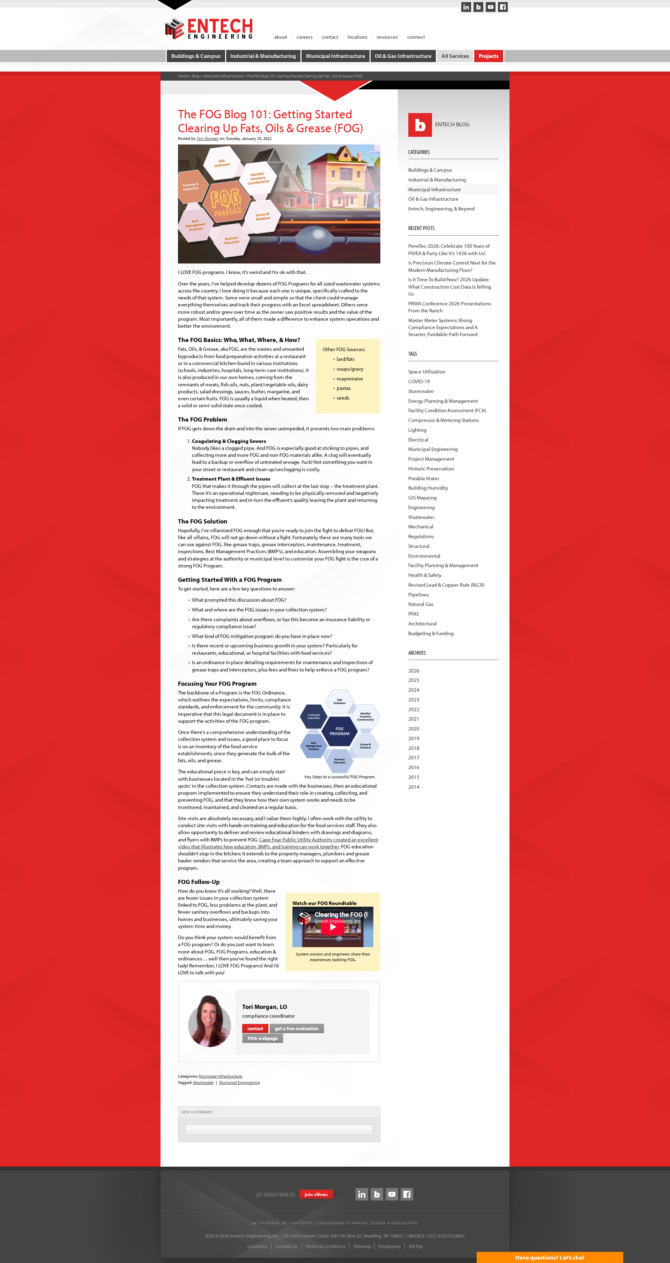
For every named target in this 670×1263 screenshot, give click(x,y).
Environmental (424, 555)
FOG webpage (263, 1038)
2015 (413, 777)
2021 (413, 718)
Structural (419, 546)
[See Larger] (339, 730)
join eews (316, 1194)
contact (330, 36)
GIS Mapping (422, 497)
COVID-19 (419, 381)
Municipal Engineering (239, 1082)
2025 (413, 680)
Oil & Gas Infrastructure (403, 55)
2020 (413, 728)
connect (416, 36)
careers (305, 36)
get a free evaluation (297, 1028)
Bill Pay (416, 1246)
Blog (195, 76)
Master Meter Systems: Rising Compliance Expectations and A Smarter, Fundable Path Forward (443, 327)
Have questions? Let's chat (549, 1257)
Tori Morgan (208, 138)
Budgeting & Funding (431, 633)
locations (357, 36)
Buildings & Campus (196, 55)
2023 (413, 699)
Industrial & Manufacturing (263, 55)
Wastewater (203, 1082)
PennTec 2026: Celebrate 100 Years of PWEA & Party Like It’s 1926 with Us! (449, 249)
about (280, 36)
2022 (413, 709)
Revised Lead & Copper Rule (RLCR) (446, 584)
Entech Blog (452, 124)
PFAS (413, 613)
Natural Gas (420, 604)
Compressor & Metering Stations (443, 420)
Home (183, 76)
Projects (489, 55)
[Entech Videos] (491, 7)
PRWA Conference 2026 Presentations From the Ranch (449, 307)
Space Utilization (426, 371)
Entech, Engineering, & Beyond (441, 208)
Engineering (421, 507)
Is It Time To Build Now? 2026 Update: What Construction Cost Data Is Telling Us (449, 286)
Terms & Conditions (326, 1246)
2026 (413, 670)
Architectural (422, 623)
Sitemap (362, 1246)
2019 (413, 738)
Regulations (421, 536)
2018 (413, 748)
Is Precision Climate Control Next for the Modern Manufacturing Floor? (452, 266)
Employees (389, 1246)
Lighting (417, 429)
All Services (455, 55)
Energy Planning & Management (443, 401)
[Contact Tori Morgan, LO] (210, 1021)
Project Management (431, 458)
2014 (413, 786)
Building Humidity (428, 487)
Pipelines (418, 594)
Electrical (418, 439)
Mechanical (420, 526)
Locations (257, 1246)
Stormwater (421, 391)
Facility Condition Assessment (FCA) (447, 410)
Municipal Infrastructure (335, 55)
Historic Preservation (431, 468)
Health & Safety (424, 575)
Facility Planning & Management (443, 565)
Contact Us (286, 1246)
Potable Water (423, 478)
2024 (413, 689)
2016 (413, 767)
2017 (413, 757)
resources (387, 36)
